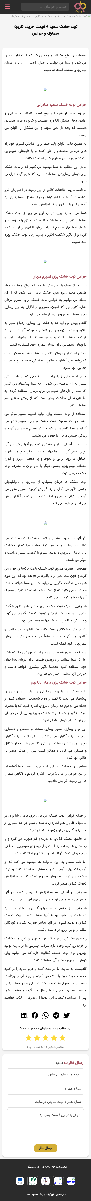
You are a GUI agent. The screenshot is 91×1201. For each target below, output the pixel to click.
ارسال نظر (45, 1148)
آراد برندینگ (33, 1167)
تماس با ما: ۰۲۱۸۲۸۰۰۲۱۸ (54, 1167)
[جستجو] (22, 7)
